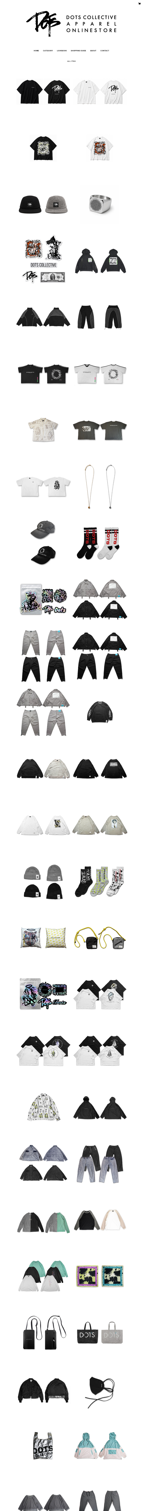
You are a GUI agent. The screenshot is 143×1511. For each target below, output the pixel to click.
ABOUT (93, 51)
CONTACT (104, 51)
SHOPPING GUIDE (78, 51)
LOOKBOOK (62, 51)
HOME (36, 51)
